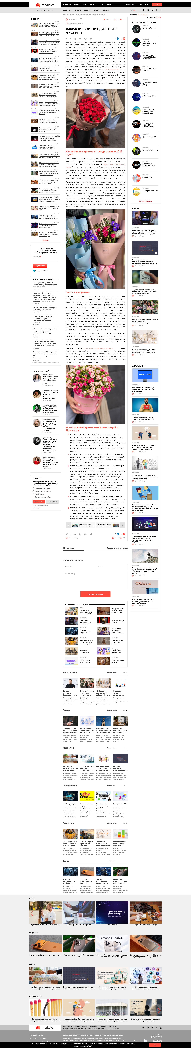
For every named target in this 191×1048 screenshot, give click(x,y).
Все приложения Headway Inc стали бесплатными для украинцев (48, 129)
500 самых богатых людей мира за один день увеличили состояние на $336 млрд (45, 331)
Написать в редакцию (75, 538)
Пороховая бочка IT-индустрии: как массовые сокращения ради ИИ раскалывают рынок (45, 354)
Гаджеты (33, 932)
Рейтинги (105, 10)
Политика (116, 1028)
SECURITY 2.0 (147, 177)
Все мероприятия (145, 201)
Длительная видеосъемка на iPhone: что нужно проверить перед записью (145, 956)
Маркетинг (67, 4)
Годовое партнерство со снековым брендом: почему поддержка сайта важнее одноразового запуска (112, 988)
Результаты (52, 501)
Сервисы (77, 10)
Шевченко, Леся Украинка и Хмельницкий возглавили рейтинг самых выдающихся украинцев (48, 94)
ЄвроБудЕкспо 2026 (150, 191)
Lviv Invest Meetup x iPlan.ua (149, 70)
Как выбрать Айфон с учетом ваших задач (45, 955)
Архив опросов (37, 508)
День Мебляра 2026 (149, 137)
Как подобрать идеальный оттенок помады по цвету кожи (45, 284)
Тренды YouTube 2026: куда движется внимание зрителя (143, 418)
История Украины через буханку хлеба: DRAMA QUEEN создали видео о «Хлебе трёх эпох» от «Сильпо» (49, 33)
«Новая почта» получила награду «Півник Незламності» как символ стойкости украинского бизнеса (49, 51)
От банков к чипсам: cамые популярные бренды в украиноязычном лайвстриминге (48, 225)
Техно (85, 4)
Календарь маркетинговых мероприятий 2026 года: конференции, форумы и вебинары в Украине (47, 147)
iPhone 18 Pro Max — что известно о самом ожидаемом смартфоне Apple (112, 956)
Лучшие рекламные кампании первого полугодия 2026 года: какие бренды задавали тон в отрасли (143, 351)
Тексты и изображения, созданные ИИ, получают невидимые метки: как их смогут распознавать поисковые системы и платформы (49, 216)
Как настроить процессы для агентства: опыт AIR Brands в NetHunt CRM (143, 389)
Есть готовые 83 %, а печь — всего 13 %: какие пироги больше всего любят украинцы (86, 643)
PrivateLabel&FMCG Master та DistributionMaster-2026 (149, 85)
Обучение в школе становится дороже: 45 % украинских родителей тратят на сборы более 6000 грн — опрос (49, 164)
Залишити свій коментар (117, 548)
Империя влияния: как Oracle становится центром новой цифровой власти (143, 601)
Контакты (112, 1026)
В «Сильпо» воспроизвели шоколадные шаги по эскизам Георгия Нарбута (48, 234)
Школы (96, 10)
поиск (141, 5)
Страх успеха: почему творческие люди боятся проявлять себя (146, 1020)
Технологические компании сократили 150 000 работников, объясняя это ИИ (45, 343)
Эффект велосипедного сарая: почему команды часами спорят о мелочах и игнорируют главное (112, 1020)
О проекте (93, 1026)
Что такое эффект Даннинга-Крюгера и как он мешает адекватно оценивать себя (79, 1020)
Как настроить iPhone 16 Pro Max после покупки (79, 956)
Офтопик (108, 19)
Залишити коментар (95, 594)
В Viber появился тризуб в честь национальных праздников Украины (85, 663)
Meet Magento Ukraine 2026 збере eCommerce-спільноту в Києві (149, 57)
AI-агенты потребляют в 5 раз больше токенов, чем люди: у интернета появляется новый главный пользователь (48, 60)
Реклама (103, 1026)
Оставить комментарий (40, 505)
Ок (155, 1045)
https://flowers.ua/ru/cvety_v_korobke (98, 348)
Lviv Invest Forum (148, 28)
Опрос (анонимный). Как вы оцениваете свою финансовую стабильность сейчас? (45, 484)
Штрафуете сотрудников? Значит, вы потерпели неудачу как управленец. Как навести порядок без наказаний (145, 507)
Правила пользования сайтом (74, 1028)
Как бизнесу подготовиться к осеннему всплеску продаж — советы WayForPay (48, 182)
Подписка (157, 4)
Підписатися (40, 266)
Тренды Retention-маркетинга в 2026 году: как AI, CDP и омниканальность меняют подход (144, 539)
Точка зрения (106, 4)
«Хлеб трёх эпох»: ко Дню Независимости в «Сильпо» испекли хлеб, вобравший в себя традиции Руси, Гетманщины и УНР (48, 121)
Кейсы (32, 964)
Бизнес (76, 4)
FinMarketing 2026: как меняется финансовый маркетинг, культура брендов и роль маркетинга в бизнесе (49, 138)
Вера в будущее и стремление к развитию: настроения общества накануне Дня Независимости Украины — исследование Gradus (49, 155)
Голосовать (38, 501)
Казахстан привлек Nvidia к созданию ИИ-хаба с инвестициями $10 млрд (43, 318)
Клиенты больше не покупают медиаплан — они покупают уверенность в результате (143, 447)
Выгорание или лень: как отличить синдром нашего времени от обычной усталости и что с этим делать (45, 1020)
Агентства (67, 10)
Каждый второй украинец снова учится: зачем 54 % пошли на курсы (49, 208)
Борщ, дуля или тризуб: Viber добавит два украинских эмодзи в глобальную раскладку (49, 103)
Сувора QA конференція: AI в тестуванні (149, 43)
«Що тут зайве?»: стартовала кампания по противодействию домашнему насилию (49, 173)
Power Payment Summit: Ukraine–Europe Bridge (148, 111)
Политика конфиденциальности (75, 1026)
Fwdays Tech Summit (150, 150)
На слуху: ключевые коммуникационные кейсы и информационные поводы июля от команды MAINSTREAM (144, 262)
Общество (94, 4)
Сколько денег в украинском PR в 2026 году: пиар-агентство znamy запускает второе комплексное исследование (49, 190)
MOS (108, 1028)
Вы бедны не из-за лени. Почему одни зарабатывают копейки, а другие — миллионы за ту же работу (144, 570)
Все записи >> (112, 672)
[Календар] (146, 4)
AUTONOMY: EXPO (149, 96)
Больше (45, 240)
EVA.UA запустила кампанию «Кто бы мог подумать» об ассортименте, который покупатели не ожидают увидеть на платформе (145, 323)
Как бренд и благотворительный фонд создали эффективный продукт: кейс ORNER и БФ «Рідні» (45, 988)
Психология (35, 996)
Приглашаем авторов (96, 1028)
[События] (150, 5)
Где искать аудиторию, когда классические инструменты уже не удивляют (145, 988)
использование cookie (113, 1044)
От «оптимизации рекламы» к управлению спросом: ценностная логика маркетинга (145, 477)
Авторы (87, 10)
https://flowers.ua (112, 69)
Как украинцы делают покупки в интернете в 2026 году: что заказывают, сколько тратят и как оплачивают (49, 25)
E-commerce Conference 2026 (148, 164)
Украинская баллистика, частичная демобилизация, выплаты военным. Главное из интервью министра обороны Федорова (44, 297)
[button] (126, 672)
